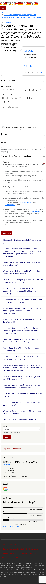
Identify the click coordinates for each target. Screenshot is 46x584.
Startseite (5, 12)
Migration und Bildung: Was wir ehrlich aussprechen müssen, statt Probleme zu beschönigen (19, 291)
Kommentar (6, 86)
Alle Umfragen (11, 526)
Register (6, 448)
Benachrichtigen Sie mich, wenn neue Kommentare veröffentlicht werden (21, 128)
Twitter (15, 557)
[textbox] (23, 114)
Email (3, 142)
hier (20, 476)
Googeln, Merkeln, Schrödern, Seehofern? (20, 420)
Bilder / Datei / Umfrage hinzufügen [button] (17, 156)
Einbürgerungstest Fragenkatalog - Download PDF (21, 553)
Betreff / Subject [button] (9, 80)
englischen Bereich (25, 202)
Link (41, 72)
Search (5, 426)
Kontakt (13, 544)
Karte (7, 464)
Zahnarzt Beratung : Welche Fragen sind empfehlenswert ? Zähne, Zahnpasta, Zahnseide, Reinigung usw (21, 17)
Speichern (7, 233)
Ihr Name (5, 134)
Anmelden (17, 448)
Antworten (28, 66)
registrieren (35, 211)
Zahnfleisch (8, 22)
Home (4, 544)
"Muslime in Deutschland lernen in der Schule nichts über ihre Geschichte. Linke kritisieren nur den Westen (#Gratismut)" (22, 368)
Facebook (5, 557)
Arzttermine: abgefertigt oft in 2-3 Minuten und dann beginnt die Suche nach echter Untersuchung (22, 311)
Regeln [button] (6, 162)
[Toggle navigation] (3, 8)
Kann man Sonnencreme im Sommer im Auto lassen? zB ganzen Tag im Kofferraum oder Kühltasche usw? (21, 330)
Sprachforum (10, 205)
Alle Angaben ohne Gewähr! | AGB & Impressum (20, 549)
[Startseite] (19, 3)
